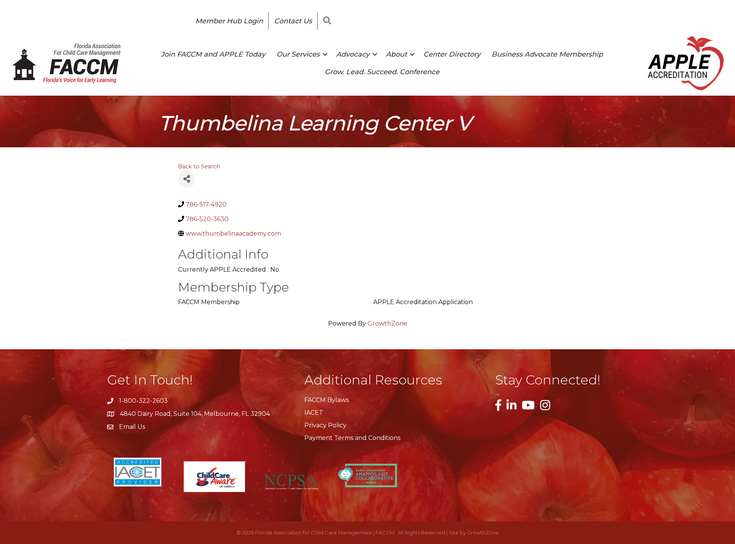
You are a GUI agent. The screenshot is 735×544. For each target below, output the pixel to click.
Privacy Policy (325, 425)
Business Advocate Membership (547, 54)
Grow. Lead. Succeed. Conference (382, 72)
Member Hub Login (229, 21)
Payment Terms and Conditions (352, 437)
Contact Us (293, 21)
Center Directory (451, 54)
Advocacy (352, 54)
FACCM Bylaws (326, 400)
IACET (313, 412)
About (396, 54)
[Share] (186, 179)
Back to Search (199, 166)
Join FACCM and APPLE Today (213, 54)
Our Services (298, 54)
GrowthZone (387, 323)
